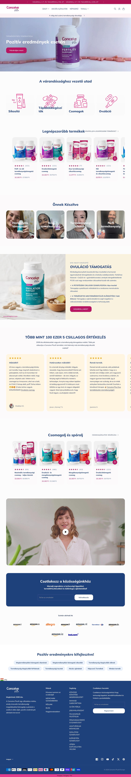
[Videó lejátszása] (65, 531)
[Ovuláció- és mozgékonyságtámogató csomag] (51, 453)
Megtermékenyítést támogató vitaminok (31, 663)
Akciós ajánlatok (75, 669)
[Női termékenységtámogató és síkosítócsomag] (106, 149)
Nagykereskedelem (53, 712)
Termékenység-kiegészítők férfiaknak (25, 669)
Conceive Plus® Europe (117, 770)
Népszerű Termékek (95, 669)
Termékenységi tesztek (54, 669)
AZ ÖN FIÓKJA (74, 707)
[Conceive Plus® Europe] (13, 9)
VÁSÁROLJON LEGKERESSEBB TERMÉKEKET (100, 131)
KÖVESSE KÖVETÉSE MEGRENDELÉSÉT (76, 694)
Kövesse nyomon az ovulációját (53, 693)
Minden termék (115, 669)
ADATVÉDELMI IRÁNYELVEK (75, 727)
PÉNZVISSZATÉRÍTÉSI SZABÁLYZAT (77, 721)
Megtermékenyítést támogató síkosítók (68, 663)
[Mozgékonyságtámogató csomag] (79, 453)
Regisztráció (109, 711)
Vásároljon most (16, 50)
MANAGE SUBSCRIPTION (75, 702)
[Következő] (103, 2)
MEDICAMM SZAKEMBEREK (52, 699)
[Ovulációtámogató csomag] (51, 149)
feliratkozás (84, 597)
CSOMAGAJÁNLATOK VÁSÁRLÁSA (104, 435)
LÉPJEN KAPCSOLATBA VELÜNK (75, 746)
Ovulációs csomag (28, 390)
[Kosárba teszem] (33, 158)
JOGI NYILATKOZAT (76, 710)
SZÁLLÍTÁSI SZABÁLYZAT (74, 733)
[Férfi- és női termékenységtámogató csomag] (24, 149)
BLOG (48, 708)
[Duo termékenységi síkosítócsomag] (79, 149)
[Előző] (27, 2)
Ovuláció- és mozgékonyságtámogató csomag (51, 475)
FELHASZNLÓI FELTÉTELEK (74, 715)
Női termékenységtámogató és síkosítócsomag (105, 171)
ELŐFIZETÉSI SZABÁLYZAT (74, 739)
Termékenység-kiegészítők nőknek (102, 663)
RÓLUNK (49, 704)
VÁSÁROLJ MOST (80, 309)
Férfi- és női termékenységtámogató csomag (24, 171)
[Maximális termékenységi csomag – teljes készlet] (24, 453)
